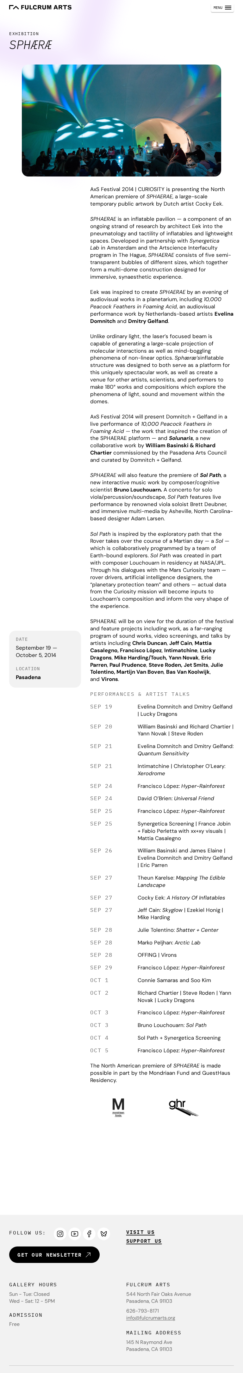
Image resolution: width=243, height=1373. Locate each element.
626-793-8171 (142, 1311)
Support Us (144, 1241)
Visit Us (140, 1232)
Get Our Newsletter (49, 1255)
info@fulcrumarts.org (150, 1317)
